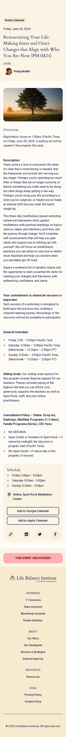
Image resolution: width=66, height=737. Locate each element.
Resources (33, 676)
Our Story (33, 638)
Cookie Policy (33, 701)
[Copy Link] (10, 534)
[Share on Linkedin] (26, 534)
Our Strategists (33, 645)
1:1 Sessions (33, 600)
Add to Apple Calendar (33, 520)
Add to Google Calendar (33, 511)
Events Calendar (33, 620)
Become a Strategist (33, 651)
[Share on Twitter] (39, 534)
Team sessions (33, 606)
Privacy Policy (33, 694)
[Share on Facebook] (55, 534)
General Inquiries (33, 658)
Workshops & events (33, 613)
